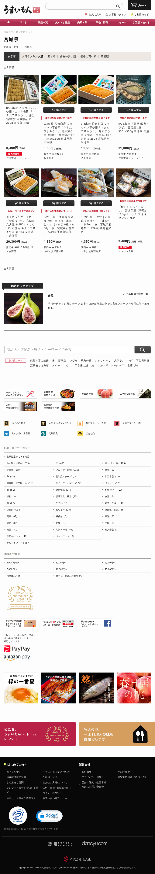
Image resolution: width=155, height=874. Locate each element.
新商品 (62, 360)
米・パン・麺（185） (116, 463)
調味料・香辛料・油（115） (21, 483)
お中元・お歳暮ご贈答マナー (70, 576)
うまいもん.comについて (56, 772)
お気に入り (95, 14)
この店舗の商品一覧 (137, 294)
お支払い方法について (55, 782)
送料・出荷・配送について (57, 787)
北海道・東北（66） (115, 509)
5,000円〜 (110, 562)
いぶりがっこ (103, 360)
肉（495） (61, 463)
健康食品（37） (64, 490)
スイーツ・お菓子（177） (69, 483)
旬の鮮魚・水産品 (21, 433)
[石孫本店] (58, 408)
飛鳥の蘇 (86, 360)
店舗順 (105, 56)
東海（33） (111, 516)
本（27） (11, 503)
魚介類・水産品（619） (19, 463)
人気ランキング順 (32, 56)
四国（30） (12, 529)
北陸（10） (61, 523)
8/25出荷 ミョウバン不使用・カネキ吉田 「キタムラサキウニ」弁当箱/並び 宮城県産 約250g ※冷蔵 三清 (21, 115)
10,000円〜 (61, 569)
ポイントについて (52, 792)
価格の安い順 (68, 56)
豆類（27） (111, 470)
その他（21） (63, 503)
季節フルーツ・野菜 (96, 423)
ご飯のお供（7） (15, 509)
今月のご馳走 (19, 423)
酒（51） (11, 490)
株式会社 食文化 (80, 859)
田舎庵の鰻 (81, 365)
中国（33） (111, 523)
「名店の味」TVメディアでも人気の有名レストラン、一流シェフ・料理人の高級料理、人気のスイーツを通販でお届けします (117, 734)
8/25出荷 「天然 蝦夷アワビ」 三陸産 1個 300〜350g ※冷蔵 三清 (133, 127)
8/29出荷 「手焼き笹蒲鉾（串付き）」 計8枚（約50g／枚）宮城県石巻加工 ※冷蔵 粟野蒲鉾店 (96, 224)
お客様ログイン (117, 14)
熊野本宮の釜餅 (39, 360)
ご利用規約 (124, 772)
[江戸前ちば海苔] (134, 396)
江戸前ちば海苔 (39, 365)
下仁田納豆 (142, 360)
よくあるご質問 (15, 782)
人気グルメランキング (60, 423)
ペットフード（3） (65, 536)
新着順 (52, 56)
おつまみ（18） (64, 509)
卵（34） (11, 476)
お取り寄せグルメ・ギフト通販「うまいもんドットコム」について (38, 734)
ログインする (13, 772)
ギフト (23, 22)
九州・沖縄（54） (65, 529)
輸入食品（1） (112, 529)
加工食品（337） (113, 476)
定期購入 (53, 433)
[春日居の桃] (96, 396)
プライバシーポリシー (94, 777)
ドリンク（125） (113, 483)
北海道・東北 (11, 47)
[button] (49, 815)
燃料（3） (12, 496)
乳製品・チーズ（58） (67, 476)
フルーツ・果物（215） (68, 470)
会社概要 (86, 772)
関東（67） (12, 516)
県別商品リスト (14, 576)
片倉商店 (49, 158)
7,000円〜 (12, 569)
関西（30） (12, 523)
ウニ (68, 365)
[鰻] (58, 396)
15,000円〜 (111, 569)
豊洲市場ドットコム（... (19, 158)
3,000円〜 (61, 562)
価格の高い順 (88, 56)
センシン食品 (126, 251)
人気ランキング (123, 360)
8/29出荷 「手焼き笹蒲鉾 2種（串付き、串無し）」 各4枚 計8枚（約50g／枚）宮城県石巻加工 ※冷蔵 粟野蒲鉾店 (59, 224)
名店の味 (132, 365)
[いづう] (20, 408)
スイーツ (57, 365)
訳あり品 (90, 433)
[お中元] (20, 396)
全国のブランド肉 (131, 423)
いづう (74, 360)
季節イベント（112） (18, 536)
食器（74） (111, 496)
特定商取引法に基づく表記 (132, 777)
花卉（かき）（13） (115, 503)
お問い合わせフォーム (55, 798)
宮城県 (28, 47)
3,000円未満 (13, 562)
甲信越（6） (62, 516)
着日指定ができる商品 (18, 456)
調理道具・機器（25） (67, 496)
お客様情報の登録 (16, 777)
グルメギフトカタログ (111, 365)
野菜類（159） (14, 470)
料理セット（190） (115, 490)
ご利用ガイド (141, 14)
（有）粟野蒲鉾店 (54, 251)
